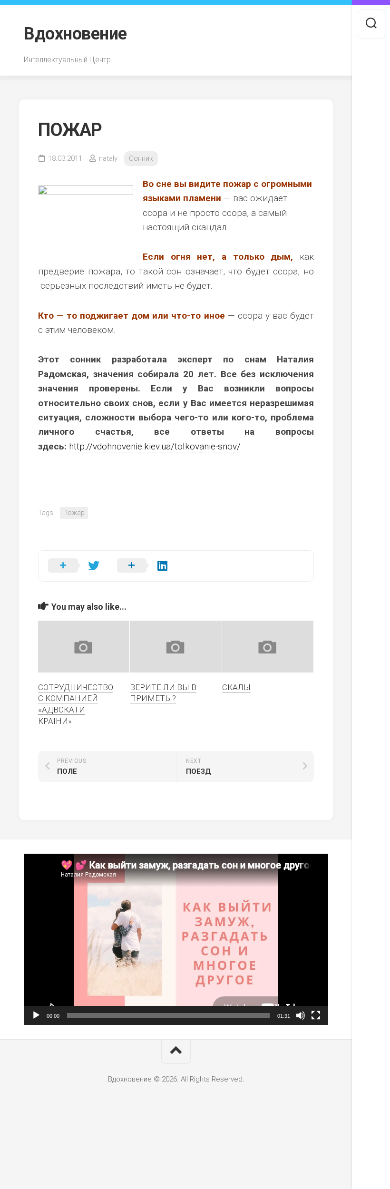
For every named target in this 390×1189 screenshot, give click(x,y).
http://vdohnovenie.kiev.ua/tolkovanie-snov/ (155, 446)
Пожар (74, 513)
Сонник (141, 158)
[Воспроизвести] (36, 1015)
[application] (176, 939)
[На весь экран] (316, 1015)
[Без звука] (300, 1015)
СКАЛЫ (236, 687)
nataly (108, 158)
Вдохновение (75, 34)
